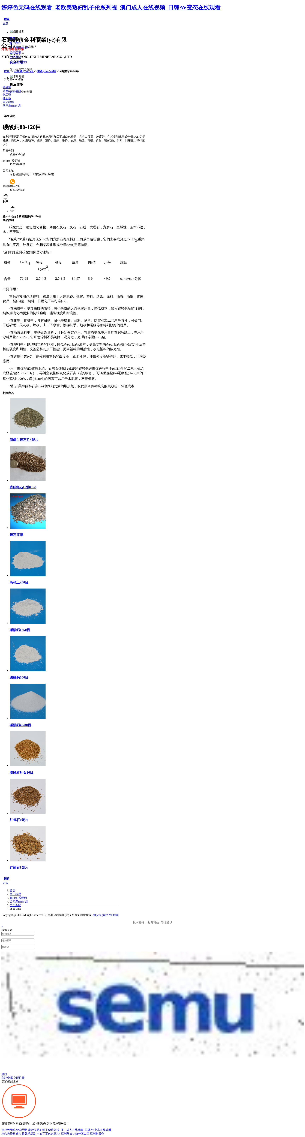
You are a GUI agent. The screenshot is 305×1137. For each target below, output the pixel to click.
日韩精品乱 (29, 1133)
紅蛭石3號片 (19, 867)
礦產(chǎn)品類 (46, 71)
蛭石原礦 (16, 535)
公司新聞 (15, 905)
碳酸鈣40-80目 (20, 725)
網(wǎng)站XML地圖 (106, 914)
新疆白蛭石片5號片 (24, 440)
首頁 (7, 71)
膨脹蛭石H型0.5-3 (23, 487)
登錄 (4, 1074)
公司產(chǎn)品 (24, 71)
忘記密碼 (7, 1077)
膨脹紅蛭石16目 (21, 772)
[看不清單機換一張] (152, 1068)
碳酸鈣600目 (19, 677)
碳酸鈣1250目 (20, 630)
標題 (7, 19)
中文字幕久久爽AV (48, 1133)
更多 (5, 23)
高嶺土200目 (19, 582)
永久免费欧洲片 (11, 1133)
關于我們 (15, 894)
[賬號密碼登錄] (19, 1117)
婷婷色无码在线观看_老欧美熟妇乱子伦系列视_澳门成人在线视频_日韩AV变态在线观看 (111, 7)
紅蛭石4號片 (19, 820)
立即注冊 (19, 1077)
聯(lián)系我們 (18, 897)
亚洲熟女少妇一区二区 (75, 1133)
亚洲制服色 (97, 1133)
